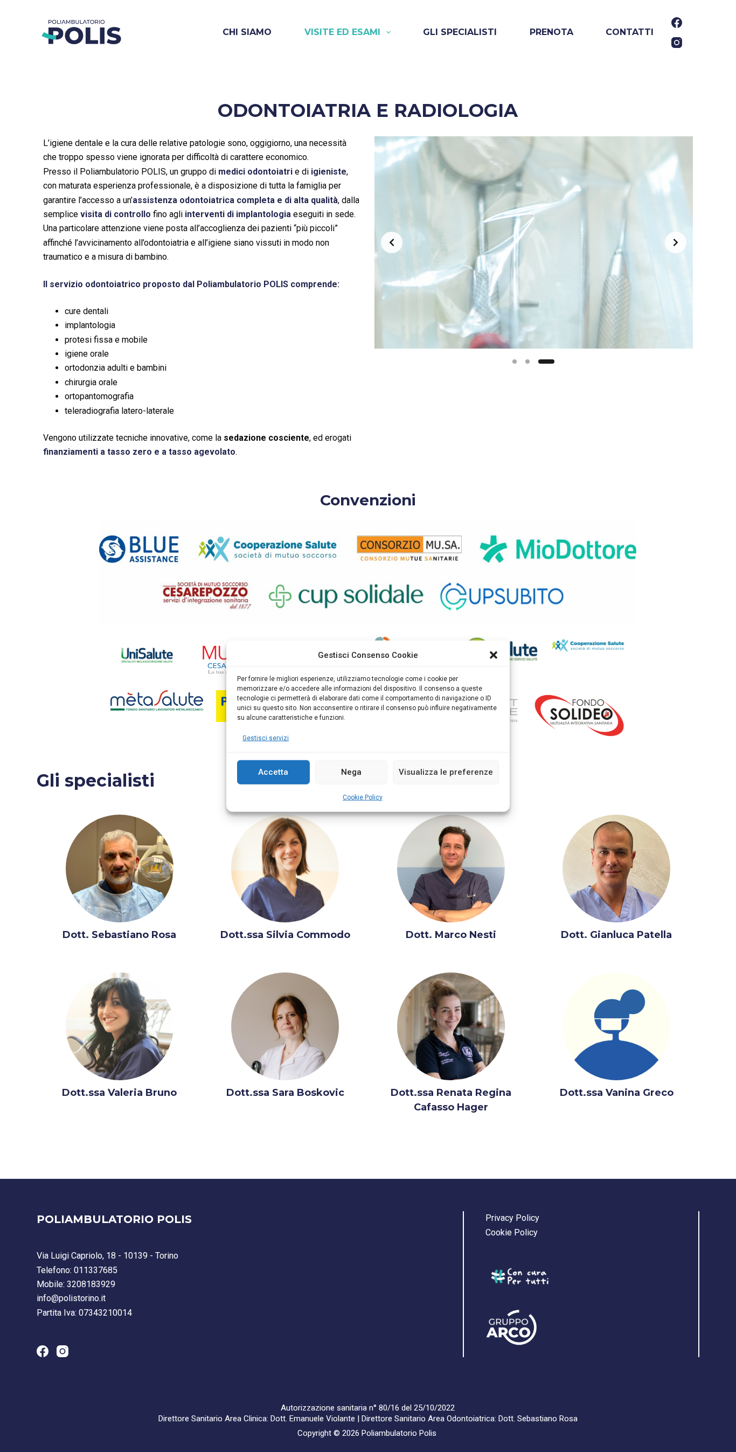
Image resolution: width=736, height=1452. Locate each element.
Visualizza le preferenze (446, 772)
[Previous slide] (391, 242)
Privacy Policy (512, 1218)
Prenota (551, 32)
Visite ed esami (342, 32)
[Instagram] (676, 42)
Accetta (273, 772)
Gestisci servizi (265, 738)
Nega (351, 772)
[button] (493, 655)
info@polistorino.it (71, 1298)
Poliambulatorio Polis (399, 1433)
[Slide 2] (527, 361)
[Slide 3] (546, 361)
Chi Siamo (247, 32)
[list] (533, 242)
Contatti (630, 32)
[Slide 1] (514, 361)
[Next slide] (675, 242)
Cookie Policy (363, 797)
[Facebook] (676, 22)
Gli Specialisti (460, 32)
